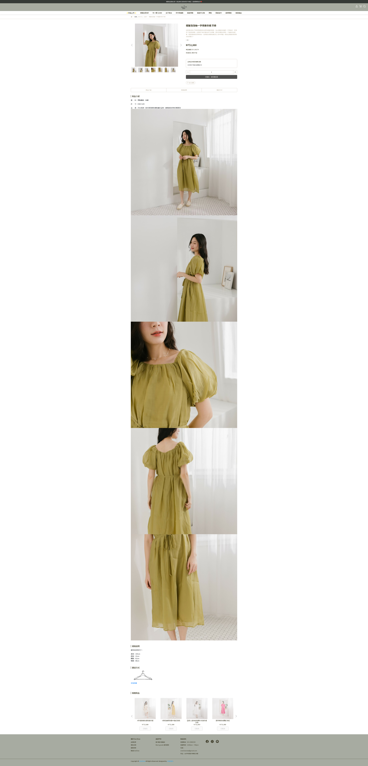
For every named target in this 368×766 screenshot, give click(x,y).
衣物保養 (134, 683)
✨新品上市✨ (131, 13)
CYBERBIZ (170, 761)
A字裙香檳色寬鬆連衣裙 (145, 720)
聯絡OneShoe (135, 751)
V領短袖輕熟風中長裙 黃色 (171, 720)
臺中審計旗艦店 (160, 742)
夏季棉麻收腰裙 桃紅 (223, 720)
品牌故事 (133, 742)
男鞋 (210, 13)
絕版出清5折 (144, 13)
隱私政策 (133, 745)
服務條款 (133, 748)
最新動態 (228, 13)
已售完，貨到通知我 (211, 77)
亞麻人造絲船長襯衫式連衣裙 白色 (197, 721)
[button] (181, 45)
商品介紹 (148, 90)
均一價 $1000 (157, 13)
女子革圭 (169, 13)
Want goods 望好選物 (162, 745)
